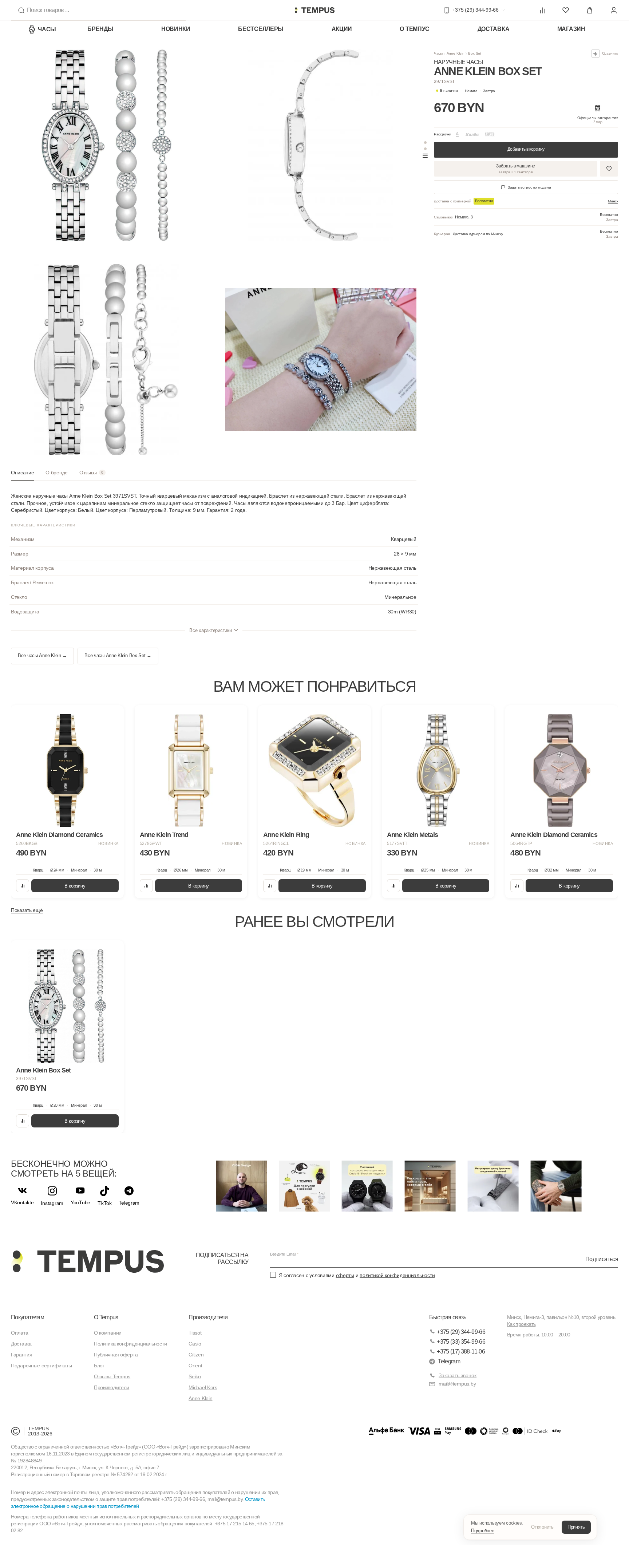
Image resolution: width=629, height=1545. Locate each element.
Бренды (100, 29)
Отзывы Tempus (112, 1376)
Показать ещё (27, 910)
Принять (576, 1527)
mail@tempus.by (457, 1384)
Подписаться (601, 1259)
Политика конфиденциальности (130, 1344)
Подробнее (482, 1530)
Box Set (474, 53)
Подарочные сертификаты (41, 1365)
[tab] (22, 475)
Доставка (494, 29)
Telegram (449, 1361)
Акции (342, 29)
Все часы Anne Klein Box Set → (117, 655)
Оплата (19, 1333)
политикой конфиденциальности (397, 1275)
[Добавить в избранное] (609, 169)
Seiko (195, 1376)
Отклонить (542, 1527)
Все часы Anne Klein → (42, 655)
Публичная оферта (116, 1355)
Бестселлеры (261, 29)
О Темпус (415, 29)
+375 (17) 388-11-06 (461, 1351)
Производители (111, 1387)
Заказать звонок (457, 1375)
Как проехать (521, 1324)
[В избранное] (111, 717)
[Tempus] (87, 1261)
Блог (99, 1365)
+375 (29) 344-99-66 (461, 1332)
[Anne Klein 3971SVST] (67, 1006)
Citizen (196, 1355)
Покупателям (27, 1317)
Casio (195, 1344)
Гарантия (21, 1355)
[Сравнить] (22, 885)
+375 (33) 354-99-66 (461, 1342)
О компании (108, 1333)
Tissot (195, 1333)
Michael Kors (203, 1387)
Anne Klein (455, 53)
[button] (480, 90)
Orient (195, 1365)
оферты (345, 1275)
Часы (47, 29)
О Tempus (106, 1317)
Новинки (175, 29)
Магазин (571, 29)
